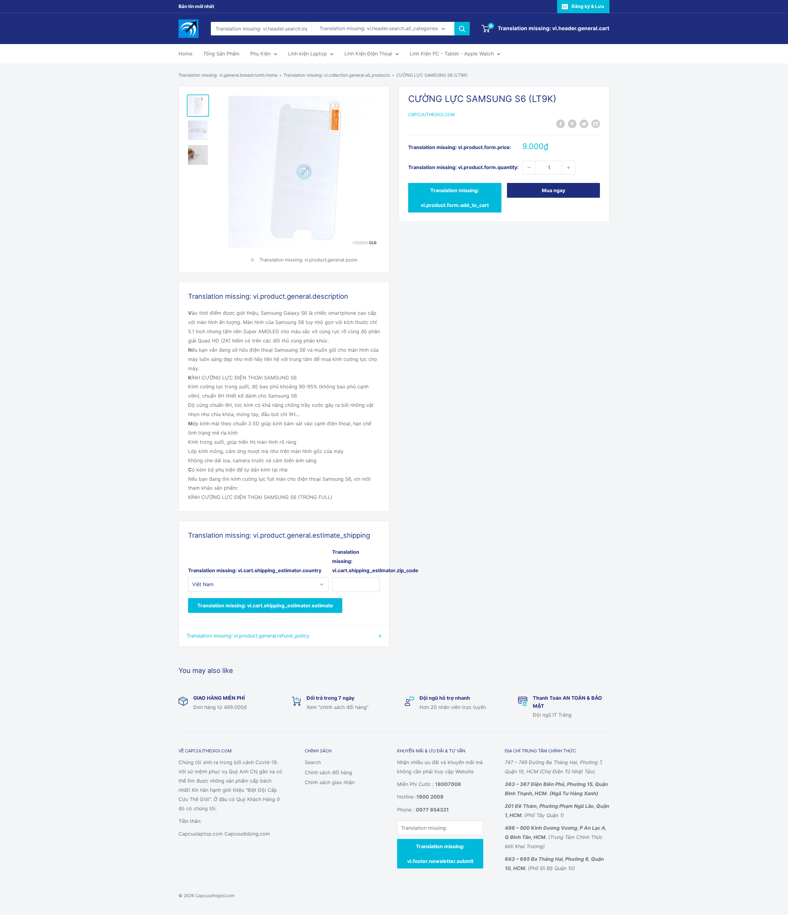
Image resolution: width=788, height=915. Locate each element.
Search (313, 762)
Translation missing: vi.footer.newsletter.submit (440, 853)
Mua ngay (553, 190)
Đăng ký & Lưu (588, 6)
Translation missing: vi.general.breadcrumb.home (228, 75)
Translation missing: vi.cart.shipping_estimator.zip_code (356, 561)
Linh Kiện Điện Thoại (368, 54)
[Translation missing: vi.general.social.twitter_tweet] (584, 123)
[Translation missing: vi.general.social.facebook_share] (560, 123)
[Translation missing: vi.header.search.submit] (462, 28)
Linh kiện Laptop (307, 54)
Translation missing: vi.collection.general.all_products (336, 75)
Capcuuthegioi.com (431, 114)
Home (185, 54)
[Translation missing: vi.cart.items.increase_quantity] (568, 167)
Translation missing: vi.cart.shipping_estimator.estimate (265, 605)
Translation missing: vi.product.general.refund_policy (248, 636)
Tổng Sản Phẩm (221, 54)
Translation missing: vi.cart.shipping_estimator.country (254, 570)
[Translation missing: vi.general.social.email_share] (595, 123)
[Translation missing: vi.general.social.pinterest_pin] (572, 123)
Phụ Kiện (260, 54)
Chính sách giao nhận (330, 782)
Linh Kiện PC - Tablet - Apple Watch (452, 54)
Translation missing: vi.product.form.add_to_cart (455, 197)
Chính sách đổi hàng (328, 772)
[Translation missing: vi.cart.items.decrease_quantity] (529, 167)
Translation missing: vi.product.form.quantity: (463, 167)
